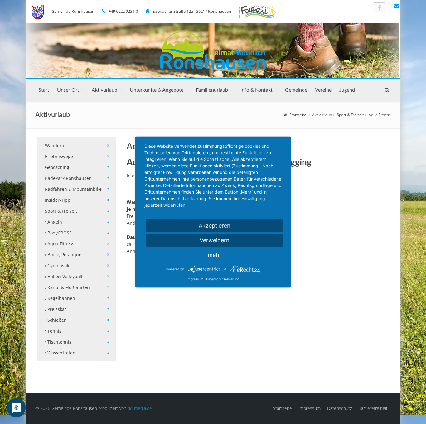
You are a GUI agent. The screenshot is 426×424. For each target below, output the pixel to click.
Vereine (323, 90)
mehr (214, 255)
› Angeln (53, 222)
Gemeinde (296, 90)
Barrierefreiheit (373, 408)
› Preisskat (55, 309)
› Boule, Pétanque (63, 255)
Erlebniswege (59, 156)
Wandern (54, 145)
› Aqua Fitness (59, 244)
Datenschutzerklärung (222, 279)
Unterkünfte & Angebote (156, 90)
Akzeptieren (214, 225)
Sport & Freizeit (350, 115)
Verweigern (215, 240)
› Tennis (53, 331)
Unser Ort (68, 90)
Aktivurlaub (104, 90)
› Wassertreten (60, 353)
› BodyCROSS (58, 233)
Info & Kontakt (256, 90)
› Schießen (56, 320)
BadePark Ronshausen (68, 178)
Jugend (347, 90)
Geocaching (57, 167)
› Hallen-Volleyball (63, 276)
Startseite (297, 115)
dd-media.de (140, 408)
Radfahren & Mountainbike (73, 189)
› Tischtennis (58, 342)
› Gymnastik (57, 265)
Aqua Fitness (380, 115)
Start (43, 90)
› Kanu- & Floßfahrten (67, 287)
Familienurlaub (212, 90)
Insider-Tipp (57, 200)
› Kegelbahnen (60, 298)
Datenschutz (339, 408)
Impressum (309, 408)
